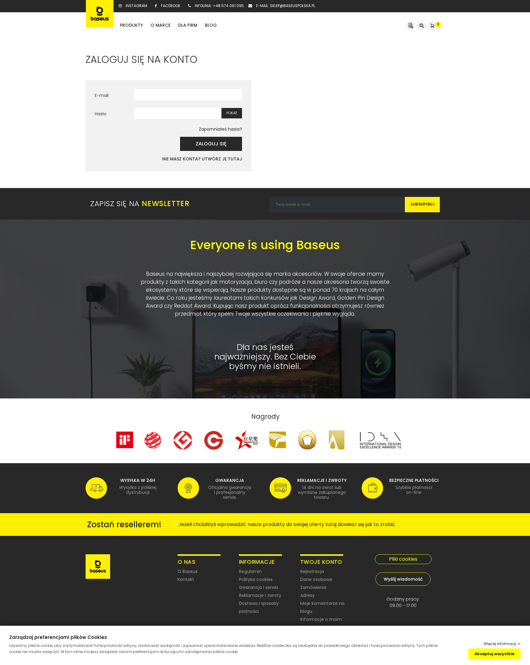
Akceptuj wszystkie (494, 653)
